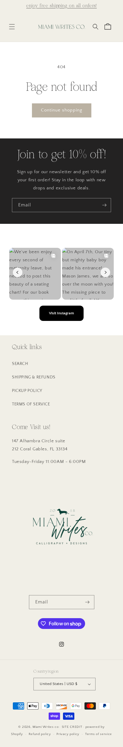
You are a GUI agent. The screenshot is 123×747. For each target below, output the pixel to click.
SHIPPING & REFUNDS (34, 377)
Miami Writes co (46, 727)
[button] (12, 26)
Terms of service (98, 734)
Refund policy (40, 734)
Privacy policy (67, 734)
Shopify (17, 734)
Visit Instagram (61, 313)
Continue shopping (61, 110)
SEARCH (20, 363)
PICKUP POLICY (27, 390)
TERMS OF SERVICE (31, 404)
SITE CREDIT (72, 727)
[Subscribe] (104, 205)
